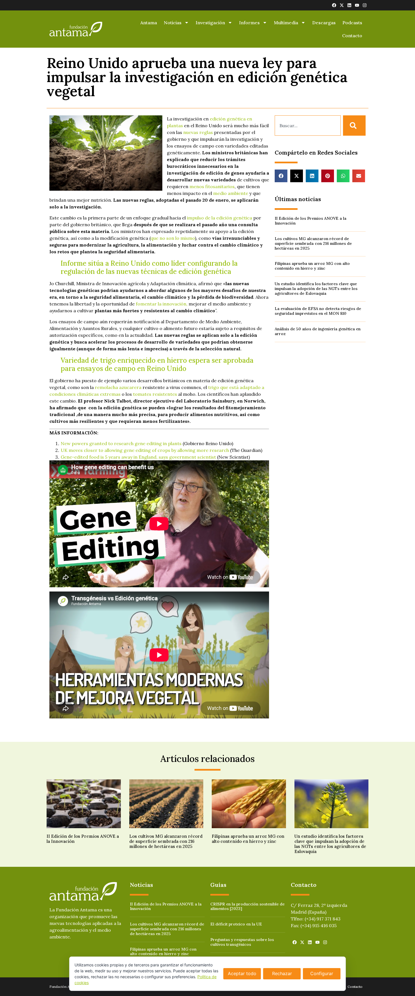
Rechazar (282, 973)
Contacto (352, 35)
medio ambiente (230, 193)
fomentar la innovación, (161, 304)
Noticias (173, 22)
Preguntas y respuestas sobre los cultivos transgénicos (242, 942)
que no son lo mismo (172, 238)
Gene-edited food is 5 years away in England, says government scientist (138, 457)
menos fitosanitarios (212, 186)
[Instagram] (364, 5)
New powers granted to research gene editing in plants (121, 443)
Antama (148, 22)
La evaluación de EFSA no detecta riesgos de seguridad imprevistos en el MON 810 (318, 311)
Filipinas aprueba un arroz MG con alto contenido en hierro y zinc (312, 266)
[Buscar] (354, 125)
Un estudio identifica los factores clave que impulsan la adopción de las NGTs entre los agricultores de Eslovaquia (316, 288)
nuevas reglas (198, 132)
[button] (281, 176)
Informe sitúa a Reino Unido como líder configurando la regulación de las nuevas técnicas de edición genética (149, 267)
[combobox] (308, 125)
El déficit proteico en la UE (236, 924)
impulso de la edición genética (219, 218)
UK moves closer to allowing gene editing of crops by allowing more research (145, 450)
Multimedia (286, 22)
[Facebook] (334, 5)
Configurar (321, 973)
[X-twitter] (342, 5)
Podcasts (352, 22)
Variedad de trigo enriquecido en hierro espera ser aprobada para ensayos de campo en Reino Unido (157, 364)
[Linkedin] (349, 5)
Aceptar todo (242, 973)
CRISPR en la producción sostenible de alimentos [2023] (247, 906)
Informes (249, 22)
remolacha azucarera (118, 387)
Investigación (210, 22)
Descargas (324, 22)
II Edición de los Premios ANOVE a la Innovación (310, 221)
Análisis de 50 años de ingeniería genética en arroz (318, 331)
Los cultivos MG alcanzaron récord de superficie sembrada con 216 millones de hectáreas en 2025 (313, 243)
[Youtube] (357, 5)
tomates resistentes (155, 394)
